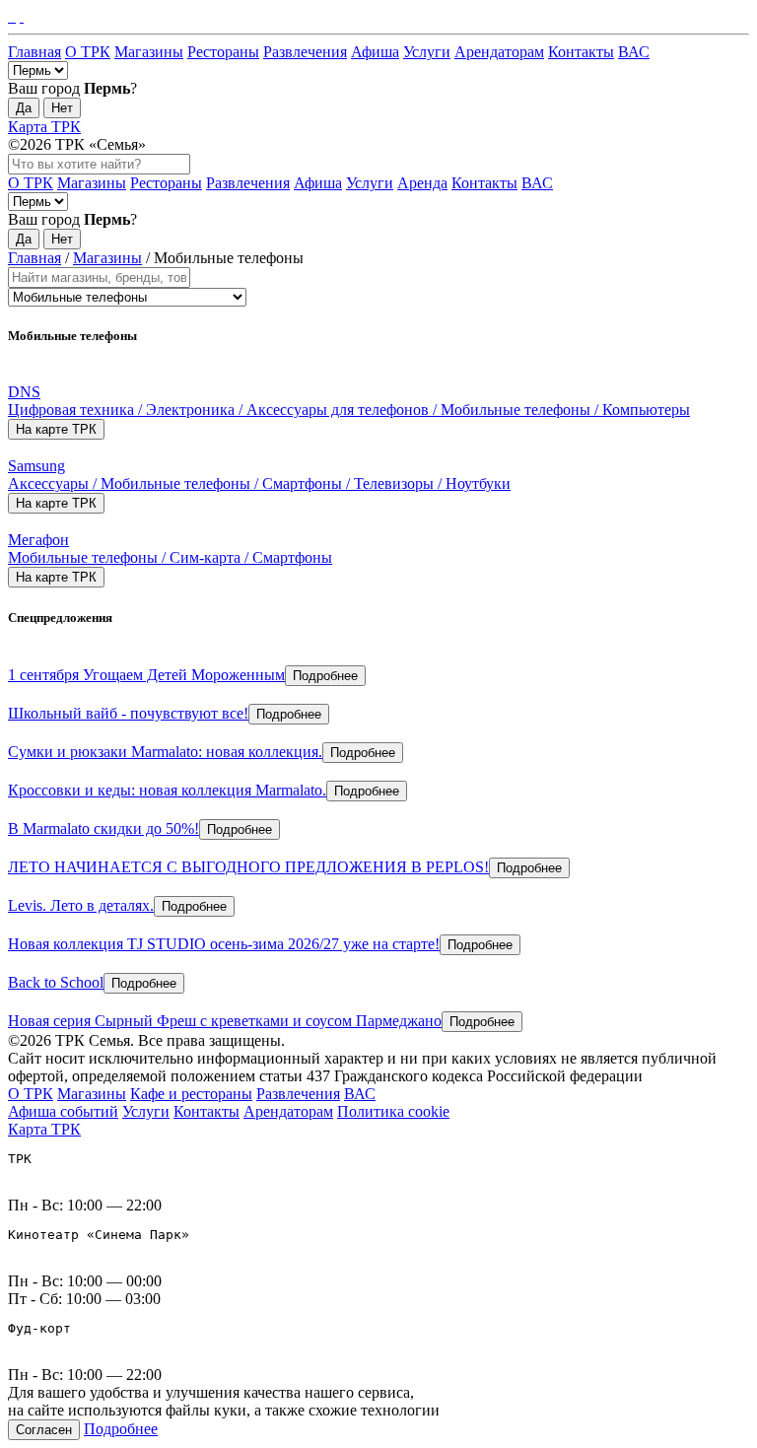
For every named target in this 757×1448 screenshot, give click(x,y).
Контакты (581, 51)
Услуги (426, 51)
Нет (62, 108)
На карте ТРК (56, 429)
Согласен (44, 1429)
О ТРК (87, 51)
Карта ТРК (44, 126)
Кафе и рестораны (191, 1093)
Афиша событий (63, 1111)
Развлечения (305, 51)
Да (24, 108)
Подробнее (325, 675)
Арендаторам (499, 51)
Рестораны (223, 51)
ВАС (634, 51)
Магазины (148, 51)
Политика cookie (393, 1111)
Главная (34, 51)
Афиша (375, 51)
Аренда (422, 182)
